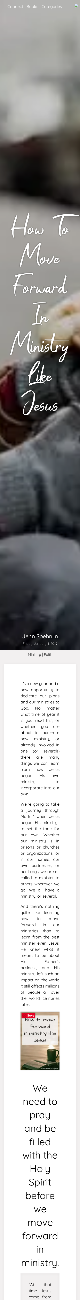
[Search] (76, 6)
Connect (15, 6)
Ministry (34, 654)
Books (32, 6)
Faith (48, 654)
